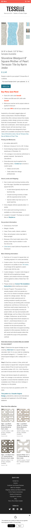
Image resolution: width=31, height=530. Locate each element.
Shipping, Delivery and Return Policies (15, 490)
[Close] (29, 515)
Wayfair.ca (12, 217)
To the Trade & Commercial (16, 492)
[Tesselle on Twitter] (10, 509)
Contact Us (15, 481)
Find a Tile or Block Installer (15, 501)
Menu (5, 1)
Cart (28, 1)
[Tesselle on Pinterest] (17, 509)
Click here (7, 246)
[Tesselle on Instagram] (21, 509)
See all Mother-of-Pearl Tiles (9, 136)
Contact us (17, 164)
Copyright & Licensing (15, 496)
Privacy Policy (17, 522)
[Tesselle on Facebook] (14, 509)
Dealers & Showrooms (15, 494)
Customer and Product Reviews (15, 485)
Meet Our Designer (16, 487)
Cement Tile (18, 284)
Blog (15, 498)
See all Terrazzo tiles (22, 134)
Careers (15, 483)
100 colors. (25, 265)
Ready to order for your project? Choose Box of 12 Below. (15, 77)
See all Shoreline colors (9, 134)
